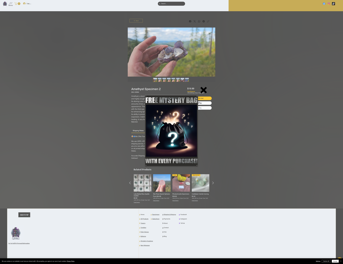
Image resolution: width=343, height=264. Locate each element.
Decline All (326, 261)
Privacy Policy (70, 261)
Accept (335, 261)
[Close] (341, 261)
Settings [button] (318, 261)
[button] (203, 90)
